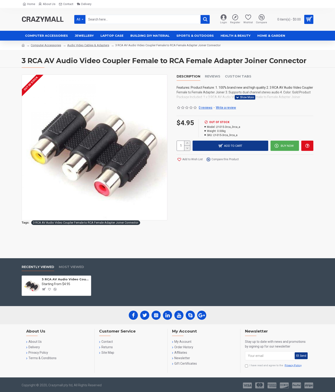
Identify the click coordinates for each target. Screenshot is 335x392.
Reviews (212, 76)
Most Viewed (71, 267)
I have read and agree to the (276, 365)
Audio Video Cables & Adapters (88, 45)
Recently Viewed (38, 267)
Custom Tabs (238, 76)
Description (188, 76)
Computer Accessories (46, 45)
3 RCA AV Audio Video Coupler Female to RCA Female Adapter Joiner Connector (85, 222)
